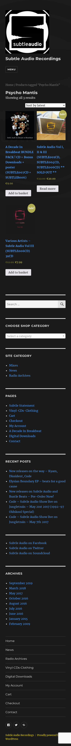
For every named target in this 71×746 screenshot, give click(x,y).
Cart (12, 415)
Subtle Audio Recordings (33, 58)
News (13, 370)
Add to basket (18, 193)
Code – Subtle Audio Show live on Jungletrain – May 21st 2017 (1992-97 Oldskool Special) (36, 507)
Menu (11, 69)
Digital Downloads (22, 436)
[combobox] (35, 335)
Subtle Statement (22, 405)
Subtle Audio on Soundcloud (29, 553)
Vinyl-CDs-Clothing (23, 410)
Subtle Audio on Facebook (28, 543)
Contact (14, 441)
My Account (17, 426)
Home (9, 85)
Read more (48, 188)
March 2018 (17, 588)
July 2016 (15, 608)
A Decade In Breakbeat (25, 431)
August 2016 (18, 603)
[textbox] (35, 336)
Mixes (13, 365)
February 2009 (19, 624)
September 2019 (21, 583)
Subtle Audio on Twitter (26, 548)
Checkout (16, 421)
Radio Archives (19, 375)
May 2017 (16, 593)
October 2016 (18, 598)
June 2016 (16, 613)
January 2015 (18, 619)
